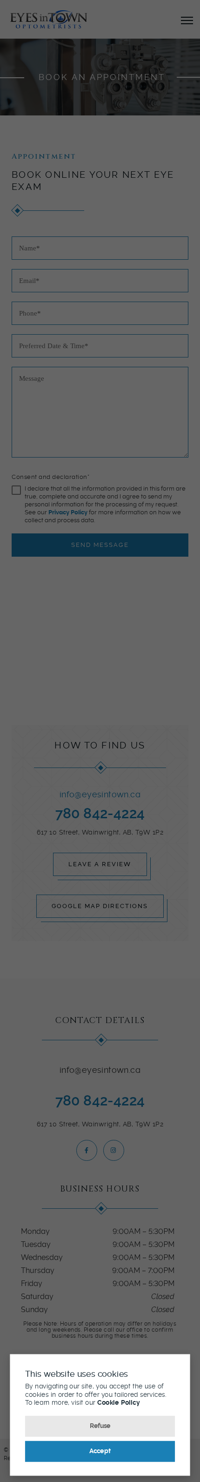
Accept (100, 1451)
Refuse (100, 1425)
